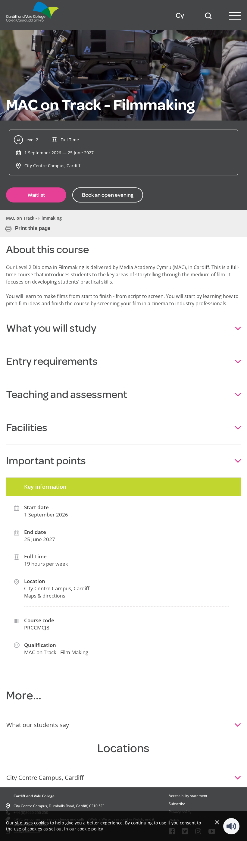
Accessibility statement (188, 795)
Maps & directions (44, 595)
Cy (180, 15)
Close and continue (217, 822)
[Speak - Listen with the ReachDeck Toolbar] (231, 826)
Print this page (32, 228)
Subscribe (177, 803)
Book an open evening (107, 195)
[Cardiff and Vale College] (33, 23)
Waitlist (36, 195)
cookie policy (90, 829)
